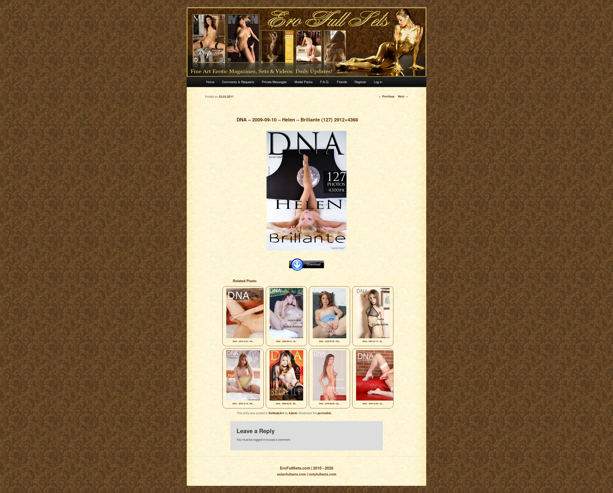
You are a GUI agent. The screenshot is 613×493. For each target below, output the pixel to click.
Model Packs (304, 82)
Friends (342, 82)
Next (403, 96)
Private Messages (274, 82)
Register (360, 82)
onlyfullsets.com (322, 474)
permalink (324, 413)
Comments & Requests (238, 82)
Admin (293, 413)
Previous (386, 96)
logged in (259, 439)
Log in (378, 82)
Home (210, 82)
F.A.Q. (324, 82)
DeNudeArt (276, 413)
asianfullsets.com (291, 474)
